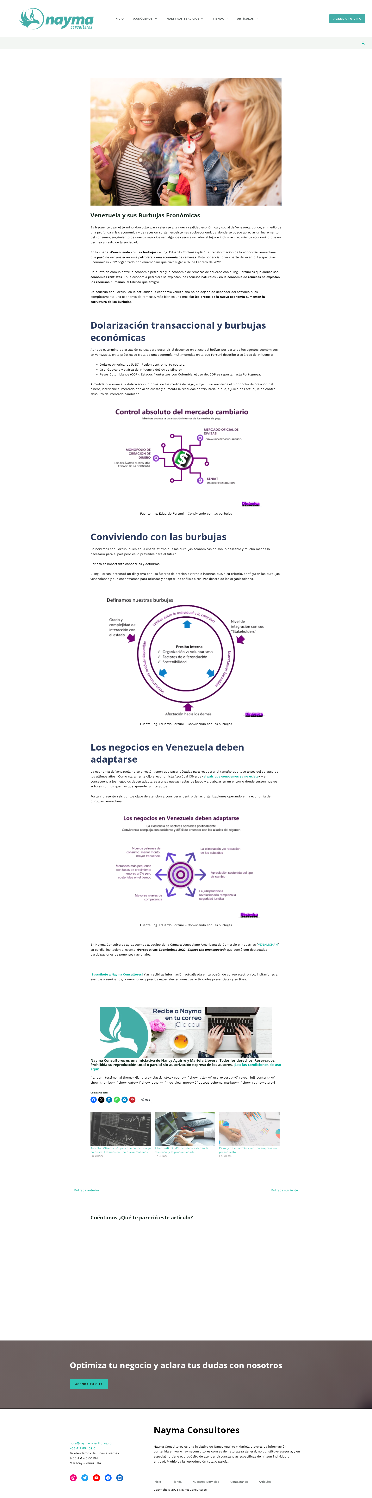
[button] (155, 18)
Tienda (218, 18)
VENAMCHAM (268, 944)
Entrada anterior (84, 1190)
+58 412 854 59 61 (83, 1448)
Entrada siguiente (286, 1190)
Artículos (245, 18)
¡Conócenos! (143, 18)
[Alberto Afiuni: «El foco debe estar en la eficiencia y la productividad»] (185, 1129)
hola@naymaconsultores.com (92, 1443)
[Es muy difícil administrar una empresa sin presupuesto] (249, 1129)
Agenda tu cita (89, 1384)
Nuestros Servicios (183, 18)
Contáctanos (239, 1481)
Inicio (119, 18)
